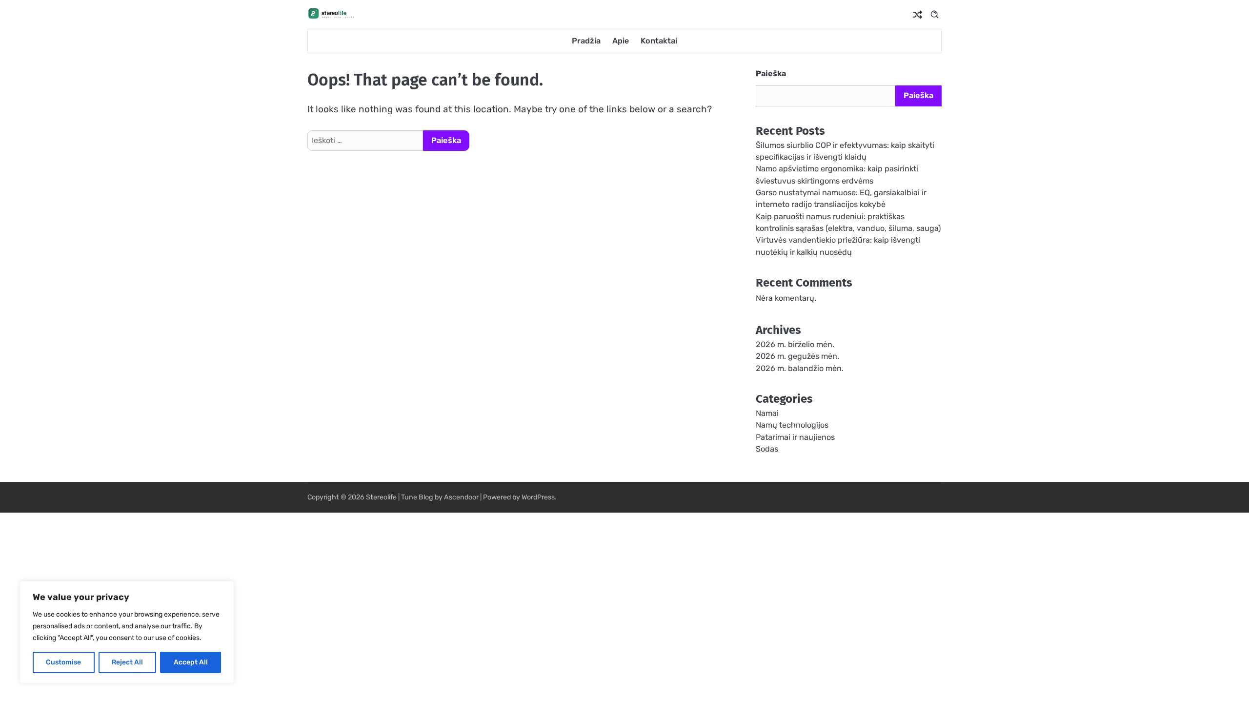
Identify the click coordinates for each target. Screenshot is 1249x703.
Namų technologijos (792, 425)
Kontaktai (659, 40)
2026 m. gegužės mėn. (797, 356)
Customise (63, 662)
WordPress (538, 497)
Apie (620, 40)
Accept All (191, 662)
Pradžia (586, 40)
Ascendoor (461, 497)
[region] (127, 632)
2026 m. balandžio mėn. (800, 368)
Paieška (771, 73)
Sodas (767, 449)
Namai (767, 413)
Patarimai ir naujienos (795, 437)
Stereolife (381, 497)
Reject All (127, 662)
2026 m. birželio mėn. (795, 344)
